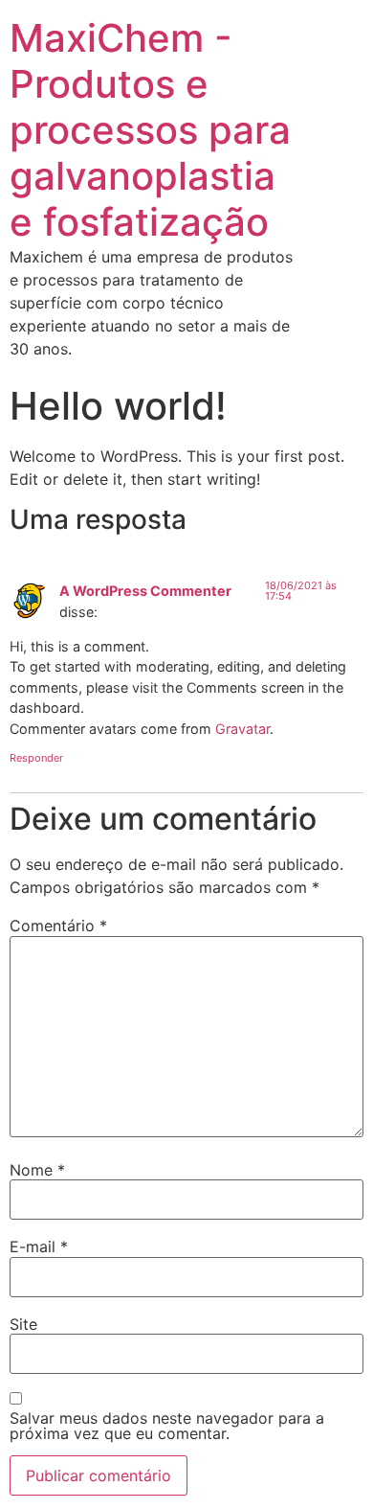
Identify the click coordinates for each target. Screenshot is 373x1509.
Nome (37, 1169)
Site (23, 1324)
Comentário (58, 925)
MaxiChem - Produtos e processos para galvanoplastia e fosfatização (150, 129)
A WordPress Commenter (145, 591)
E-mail (39, 1246)
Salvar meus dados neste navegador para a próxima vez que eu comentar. (167, 1425)
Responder (36, 758)
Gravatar (242, 728)
